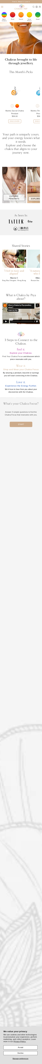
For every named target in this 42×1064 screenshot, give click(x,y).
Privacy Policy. (20, 1041)
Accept (20, 1047)
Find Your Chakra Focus (12, 356)
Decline (20, 1053)
